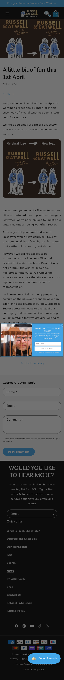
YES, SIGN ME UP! (47, 348)
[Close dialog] (61, 325)
